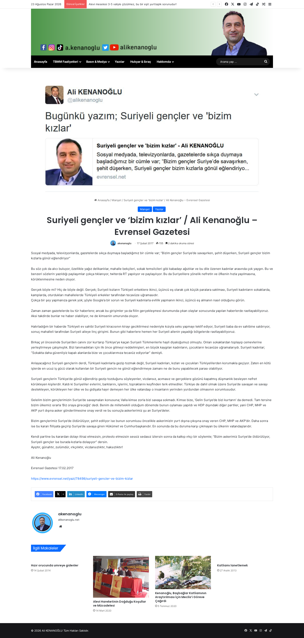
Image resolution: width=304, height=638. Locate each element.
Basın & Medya (96, 61)
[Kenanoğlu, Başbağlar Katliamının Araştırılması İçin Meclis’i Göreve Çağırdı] (183, 572)
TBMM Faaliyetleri (65, 61)
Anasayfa (40, 61)
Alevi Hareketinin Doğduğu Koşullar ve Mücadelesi (119, 604)
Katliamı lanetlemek (232, 565)
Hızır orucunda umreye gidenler (54, 565)
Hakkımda (164, 61)
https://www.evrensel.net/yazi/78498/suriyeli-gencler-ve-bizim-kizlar (82, 479)
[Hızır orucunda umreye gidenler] (59, 559)
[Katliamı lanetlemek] (245, 559)
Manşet (116, 200)
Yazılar (119, 61)
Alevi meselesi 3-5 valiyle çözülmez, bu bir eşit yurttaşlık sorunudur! (133, 4)
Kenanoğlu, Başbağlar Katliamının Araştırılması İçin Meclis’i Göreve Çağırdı (180, 597)
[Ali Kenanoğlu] (152, 32)
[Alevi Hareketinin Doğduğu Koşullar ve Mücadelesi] (121, 577)
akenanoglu (124, 243)
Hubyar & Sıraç (140, 61)
